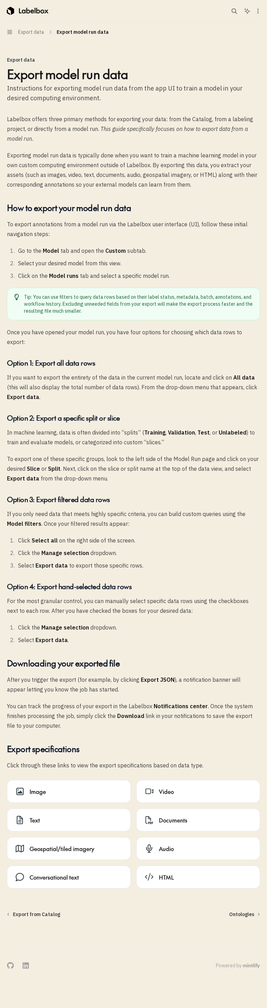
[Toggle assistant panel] (247, 11)
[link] (69, 791)
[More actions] (257, 11)
